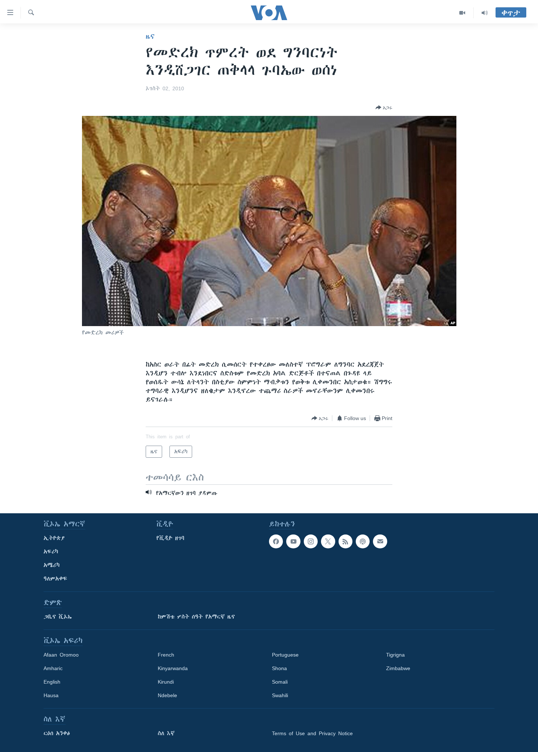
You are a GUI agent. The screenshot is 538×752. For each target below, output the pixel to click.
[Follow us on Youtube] (293, 541)
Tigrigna (395, 654)
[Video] (462, 12)
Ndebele (167, 695)
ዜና (150, 36)
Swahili (280, 695)
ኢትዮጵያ (54, 538)
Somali (280, 682)
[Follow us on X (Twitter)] (328, 541)
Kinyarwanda (173, 668)
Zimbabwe (398, 668)
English (52, 682)
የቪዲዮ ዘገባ (170, 538)
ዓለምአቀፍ (55, 578)
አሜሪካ (52, 565)
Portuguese (285, 654)
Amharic (53, 668)
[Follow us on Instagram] (311, 541)
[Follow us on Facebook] (276, 541)
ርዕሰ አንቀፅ (57, 733)
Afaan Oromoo (61, 654)
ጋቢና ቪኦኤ (58, 616)
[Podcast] (363, 541)
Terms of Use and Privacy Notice (312, 733)
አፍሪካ (51, 551)
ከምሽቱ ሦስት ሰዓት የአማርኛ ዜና (196, 616)
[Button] (384, 107)
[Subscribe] (380, 541)
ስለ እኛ (166, 733)
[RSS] (345, 541)
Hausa (51, 695)
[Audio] (485, 12)
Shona (279, 668)
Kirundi (166, 682)
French (166, 654)
